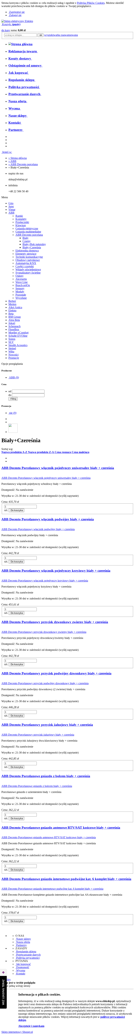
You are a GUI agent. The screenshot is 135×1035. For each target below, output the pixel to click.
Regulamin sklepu (25, 951)
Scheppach (14, 326)
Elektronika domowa (27, 250)
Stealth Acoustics (17, 345)
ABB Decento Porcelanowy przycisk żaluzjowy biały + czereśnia (47, 725)
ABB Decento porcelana (29, 234)
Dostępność (22, 967)
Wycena (20, 970)
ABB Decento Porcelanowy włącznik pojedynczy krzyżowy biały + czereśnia (55, 570)
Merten (12, 304)
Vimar (11, 209)
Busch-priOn (22, 285)
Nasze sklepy (23, 938)
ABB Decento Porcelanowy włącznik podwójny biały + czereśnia (47, 519)
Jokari (11, 323)
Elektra (12, 310)
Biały (25, 237)
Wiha (11, 351)
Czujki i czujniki (24, 266)
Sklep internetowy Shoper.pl (17, 1031)
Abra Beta (14, 319)
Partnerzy (21, 945)
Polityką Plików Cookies (91, 2)
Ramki (19, 215)
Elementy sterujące (25, 253)
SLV (11, 342)
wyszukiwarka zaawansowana (61, 34)
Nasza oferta (22, 942)
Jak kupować (23, 964)
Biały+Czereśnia (31, 247)
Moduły (19, 291)
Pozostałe (20, 294)
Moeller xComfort (18, 332)
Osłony (19, 275)
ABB (11, 212)
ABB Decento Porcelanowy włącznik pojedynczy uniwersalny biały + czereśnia (57, 468)
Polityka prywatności (27, 957)
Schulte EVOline (17, 335)
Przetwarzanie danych (28, 954)
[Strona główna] (17, 21)
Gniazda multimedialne (28, 231)
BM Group (14, 316)
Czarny (26, 241)
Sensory (19, 288)
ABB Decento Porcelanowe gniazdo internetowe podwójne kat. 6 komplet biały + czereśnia (66, 879)
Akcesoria (21, 278)
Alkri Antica (15, 307)
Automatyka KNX (25, 263)
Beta (11, 313)
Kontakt (20, 973)
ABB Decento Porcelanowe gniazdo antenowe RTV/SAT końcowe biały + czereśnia (60, 827)
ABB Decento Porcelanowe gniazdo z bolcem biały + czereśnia (45, 776)
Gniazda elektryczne (26, 228)
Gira (10, 203)
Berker (12, 301)
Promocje (13, 357)
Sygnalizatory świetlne (28, 272)
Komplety (21, 219)
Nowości (13, 354)
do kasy (5, 30)
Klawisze (20, 225)
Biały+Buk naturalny (34, 244)
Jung (11, 206)
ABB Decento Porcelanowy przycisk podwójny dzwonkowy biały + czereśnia (56, 673)
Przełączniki (22, 222)
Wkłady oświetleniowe (28, 269)
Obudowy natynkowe (27, 260)
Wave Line (21, 282)
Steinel (12, 348)
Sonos (11, 338)
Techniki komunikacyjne (29, 256)
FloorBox (13, 329)
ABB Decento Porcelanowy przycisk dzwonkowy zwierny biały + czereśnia (54, 622)
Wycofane (21, 297)
